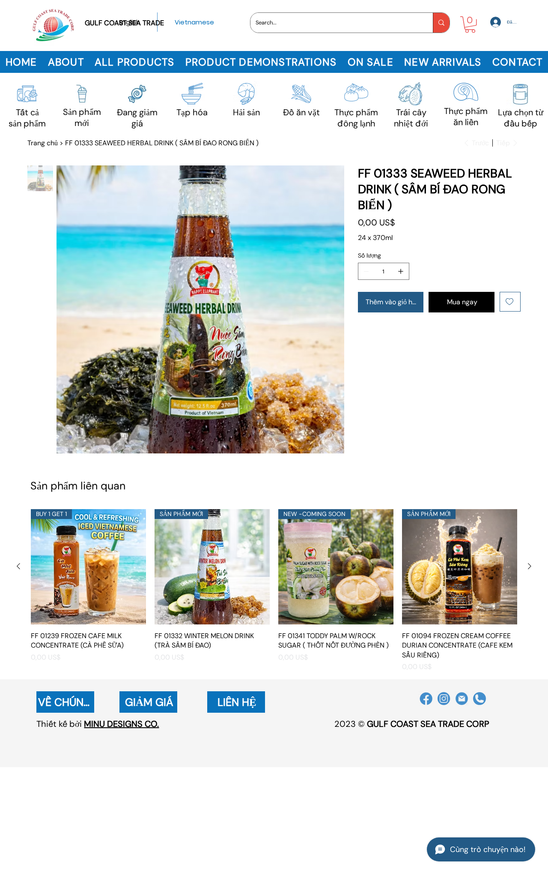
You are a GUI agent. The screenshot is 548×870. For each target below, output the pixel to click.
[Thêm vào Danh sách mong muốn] (510, 302)
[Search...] (441, 23)
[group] (274, 590)
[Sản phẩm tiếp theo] (529, 566)
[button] (470, 24)
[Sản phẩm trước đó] (18, 566)
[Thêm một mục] (400, 271)
